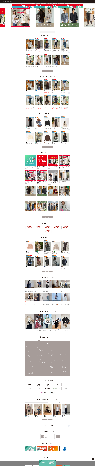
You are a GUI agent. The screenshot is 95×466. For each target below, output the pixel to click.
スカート (51, 366)
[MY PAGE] (83, 1)
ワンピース (29, 361)
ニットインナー (41, 349)
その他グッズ (64, 367)
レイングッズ (64, 365)
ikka (47, 3)
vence (52, 3)
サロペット (29, 367)
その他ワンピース (30, 373)
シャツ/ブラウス (52, 349)
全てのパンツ (51, 354)
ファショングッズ (64, 354)
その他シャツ (51, 350)
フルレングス (51, 362)
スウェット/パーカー (42, 362)
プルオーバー (41, 350)
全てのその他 (64, 371)
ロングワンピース (30, 366)
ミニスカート (51, 368)
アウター (29, 351)
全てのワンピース (30, 362)
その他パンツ (51, 363)
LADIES (47, 343)
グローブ (63, 359)
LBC (30, 3)
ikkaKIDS (44, 3)
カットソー (40, 355)
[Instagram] (44, 457)
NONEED (55, 3)
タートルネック (41, 363)
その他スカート (52, 372)
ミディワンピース (30, 365)
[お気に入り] (87, 1)
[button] (1, 18)
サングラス (63, 360)
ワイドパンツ (51, 355)
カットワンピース (30, 368)
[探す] (93, 1)
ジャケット (29, 355)
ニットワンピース (30, 372)
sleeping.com (62, 3)
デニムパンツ (51, 359)
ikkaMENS (35, 3)
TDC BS (58, 3)
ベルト (63, 362)
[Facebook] (50, 457)
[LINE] (47, 457)
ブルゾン (29, 356)
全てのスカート (52, 367)
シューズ (63, 350)
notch (49, 3)
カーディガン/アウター (42, 351)
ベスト (29, 357)
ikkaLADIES (40, 3)
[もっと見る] (47, 419)
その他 (63, 370)
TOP (33, 3)
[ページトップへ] (93, 459)
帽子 (62, 366)
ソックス (63, 361)
